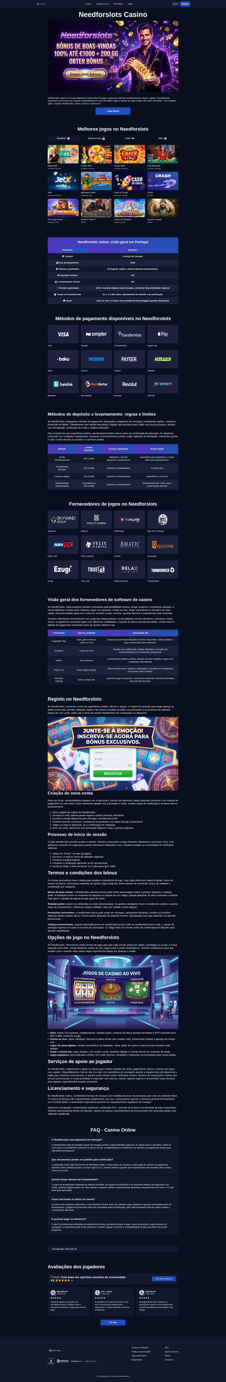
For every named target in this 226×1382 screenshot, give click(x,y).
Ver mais (113, 1322)
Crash (127, 138)
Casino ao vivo (94, 138)
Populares (61, 138)
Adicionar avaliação (163, 1279)
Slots (161, 138)
